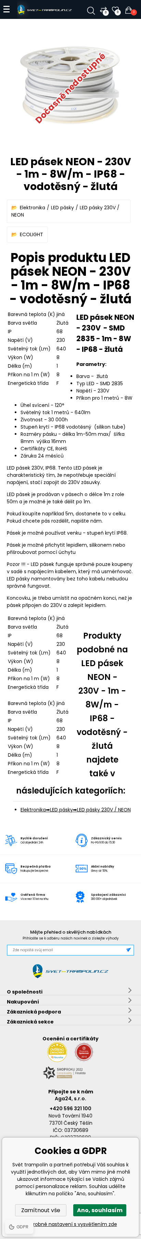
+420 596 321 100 (70, 1108)
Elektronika (32, 207)
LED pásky (62, 207)
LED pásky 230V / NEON (104, 809)
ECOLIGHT (31, 234)
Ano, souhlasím (100, 1210)
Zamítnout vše (40, 1210)
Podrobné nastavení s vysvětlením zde (70, 1224)
